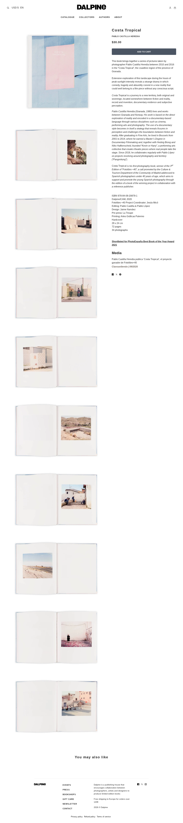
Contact (67, 809)
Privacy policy (77, 817)
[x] (142, 784)
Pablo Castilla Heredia (126, 36)
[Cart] (175, 8)
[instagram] (145, 784)
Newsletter (70, 804)
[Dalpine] (91, 7)
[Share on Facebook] (112, 274)
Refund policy (89, 817)
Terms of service (104, 817)
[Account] (170, 8)
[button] (17, 7)
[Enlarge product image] (57, 71)
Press (66, 790)
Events (67, 785)
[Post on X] (116, 274)
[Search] (8, 8)
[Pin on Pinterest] (120, 274)
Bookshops (69, 794)
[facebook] (138, 784)
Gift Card (68, 799)
